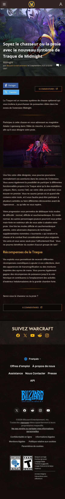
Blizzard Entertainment (16, 65)
